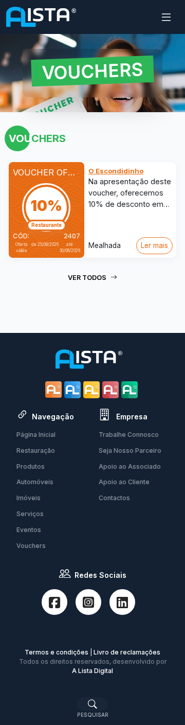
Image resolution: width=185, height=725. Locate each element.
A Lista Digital (92, 671)
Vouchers (31, 546)
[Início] (41, 17)
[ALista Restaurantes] (54, 389)
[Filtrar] (92, 704)
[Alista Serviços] (92, 389)
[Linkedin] (122, 602)
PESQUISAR (92, 715)
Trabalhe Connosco (129, 434)
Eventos (28, 530)
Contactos (114, 498)
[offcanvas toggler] (166, 17)
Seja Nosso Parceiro (130, 450)
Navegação (53, 416)
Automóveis (34, 482)
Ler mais (154, 245)
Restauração (35, 450)
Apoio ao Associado (130, 466)
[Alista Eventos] (111, 389)
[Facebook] (54, 602)
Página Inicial (35, 434)
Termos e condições (56, 652)
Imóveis (28, 498)
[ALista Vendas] (73, 389)
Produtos (30, 466)
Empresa (130, 416)
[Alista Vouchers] (130, 389)
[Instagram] (88, 602)
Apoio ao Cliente (124, 482)
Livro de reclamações (127, 652)
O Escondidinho (115, 171)
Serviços (30, 514)
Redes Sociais (100, 575)
